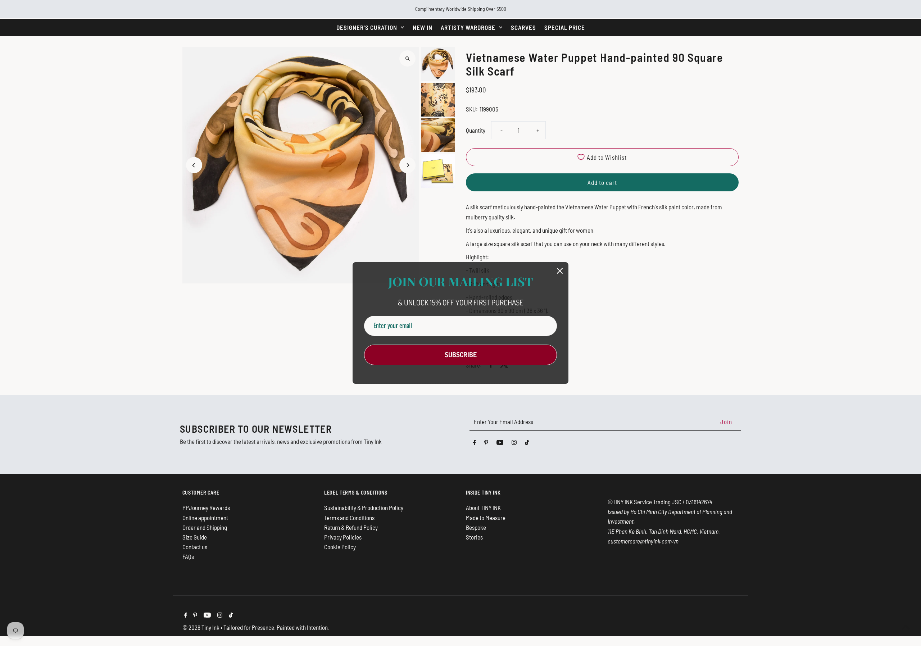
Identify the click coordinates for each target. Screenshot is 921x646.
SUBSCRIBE (461, 354)
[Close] (559, 270)
